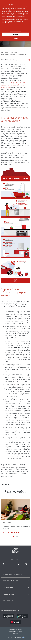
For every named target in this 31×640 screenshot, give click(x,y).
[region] (15, 20)
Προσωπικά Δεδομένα (15, 631)
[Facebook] (11, 564)
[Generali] (15, 551)
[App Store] (8, 616)
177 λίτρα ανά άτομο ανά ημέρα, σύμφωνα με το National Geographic (13, 85)
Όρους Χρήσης (8, 22)
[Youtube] (18, 564)
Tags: (2, 484)
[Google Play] (22, 616)
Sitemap (15, 633)
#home (7, 484)
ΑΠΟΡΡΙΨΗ (15, 38)
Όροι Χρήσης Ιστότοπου (15, 629)
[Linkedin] (26, 564)
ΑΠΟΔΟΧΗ (15, 34)
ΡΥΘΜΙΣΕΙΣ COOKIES (15, 31)
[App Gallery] (15, 622)
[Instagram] (3, 564)
